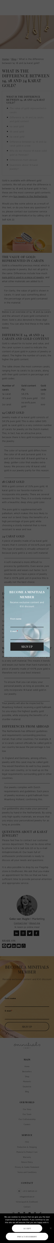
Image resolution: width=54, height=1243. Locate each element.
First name (15, 619)
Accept (27, 1228)
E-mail (14, 631)
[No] (50, 1228)
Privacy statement (27, 1236)
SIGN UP (27, 646)
